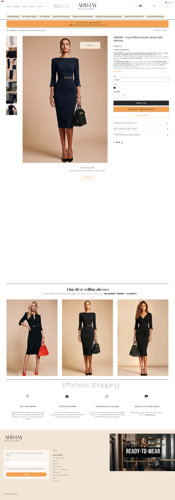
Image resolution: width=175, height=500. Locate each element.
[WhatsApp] (115, 142)
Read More (118, 71)
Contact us (56, 481)
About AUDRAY (58, 455)
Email (8, 460)
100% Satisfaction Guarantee (107, 406)
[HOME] (7, 30)
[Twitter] (122, 142)
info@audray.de (150, 415)
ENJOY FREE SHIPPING (28, 406)
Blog (54, 478)
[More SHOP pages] (43, 6)
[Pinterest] (119, 142)
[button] (154, 6)
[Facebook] (117, 142)
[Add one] (124, 96)
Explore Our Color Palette (60, 475)
